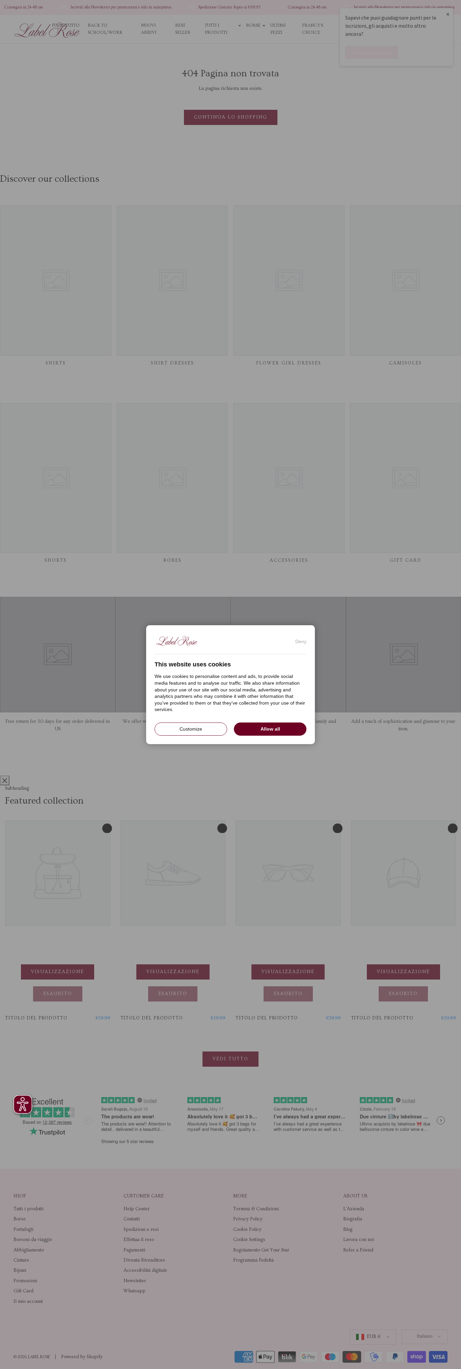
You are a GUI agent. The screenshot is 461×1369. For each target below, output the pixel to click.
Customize (191, 728)
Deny (300, 641)
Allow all (270, 728)
